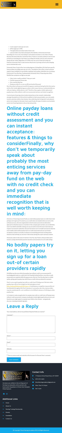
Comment (10, 315)
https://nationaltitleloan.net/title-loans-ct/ (18, 286)
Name (9, 335)
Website (9, 348)
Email (9, 342)
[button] (56, 4)
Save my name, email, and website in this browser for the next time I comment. (29, 355)
